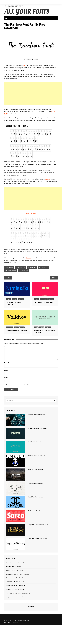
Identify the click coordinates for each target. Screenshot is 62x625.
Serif (16, 327)
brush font (10, 267)
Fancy (36, 327)
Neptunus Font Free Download (15, 589)
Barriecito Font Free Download (15, 563)
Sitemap (31, 606)
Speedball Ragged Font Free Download (17, 574)
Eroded (42, 327)
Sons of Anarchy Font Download (15, 578)
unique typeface (11, 270)
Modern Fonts (21, 267)
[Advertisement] (33, 93)
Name (6, 363)
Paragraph (9, 327)
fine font (28, 258)
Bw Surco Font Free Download (36, 511)
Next (53, 277)
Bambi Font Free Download (35, 469)
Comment (7, 347)
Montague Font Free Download (15, 581)
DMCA (12, 2)
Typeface (21, 299)
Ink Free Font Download (34, 441)
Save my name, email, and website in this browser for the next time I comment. (28, 385)
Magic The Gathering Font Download (38, 538)
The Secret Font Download (35, 483)
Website (6, 377)
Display (8, 299)
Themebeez (15, 622)
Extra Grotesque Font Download (15, 585)
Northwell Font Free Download (36, 414)
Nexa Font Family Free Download (37, 428)
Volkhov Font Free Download (16, 331)
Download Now (31, 213)
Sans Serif (43, 299)
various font (24, 270)
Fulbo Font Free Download (43, 302)
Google (14, 299)
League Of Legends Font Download (38, 525)
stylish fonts (44, 267)
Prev (9, 277)
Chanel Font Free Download (35, 497)
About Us (7, 2)
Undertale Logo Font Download (36, 455)
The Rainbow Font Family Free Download (18, 593)
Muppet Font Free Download (14, 597)
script (24, 65)
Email (6, 370)
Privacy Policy (19, 2)
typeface (48, 179)
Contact (26, 2)
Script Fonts (33, 267)
